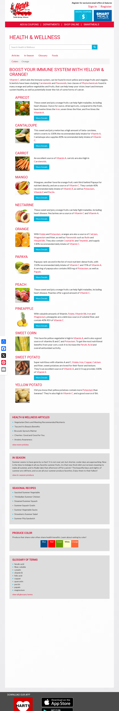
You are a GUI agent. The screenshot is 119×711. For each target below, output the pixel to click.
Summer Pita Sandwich (24, 518)
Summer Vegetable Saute (25, 509)
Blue (44, 542)
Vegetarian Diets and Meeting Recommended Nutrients (39, 422)
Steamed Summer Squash (25, 501)
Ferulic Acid (86, 344)
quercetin (18, 581)
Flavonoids (61, 83)
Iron (58, 109)
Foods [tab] (55, 55)
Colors (15, 61)
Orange (75, 542)
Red (51, 542)
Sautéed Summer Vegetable (27, 492)
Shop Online (71, 24)
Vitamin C (14, 79)
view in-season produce (23, 475)
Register (106, 6)
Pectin (51, 192)
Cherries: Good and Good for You (29, 435)
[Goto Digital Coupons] (83, 15)
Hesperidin (39, 240)
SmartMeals (91, 24)
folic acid (18, 575)
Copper (88, 362)
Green (59, 542)
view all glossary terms (22, 594)
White (67, 542)
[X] (4, 355)
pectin (17, 584)
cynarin (17, 570)
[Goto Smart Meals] (103, 15)
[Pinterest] (4, 362)
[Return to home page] (20, 9)
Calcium (93, 234)
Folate (42, 234)
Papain (37, 271)
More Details (41, 118)
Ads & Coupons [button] (29, 24)
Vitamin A (39, 112)
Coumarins (69, 240)
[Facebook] (4, 348)
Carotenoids (45, 83)
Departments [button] (51, 24)
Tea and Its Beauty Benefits (27, 426)
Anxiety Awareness (23, 439)
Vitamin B (80, 313)
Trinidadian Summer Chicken (27, 496)
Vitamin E (39, 192)
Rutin (87, 237)
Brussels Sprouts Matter (25, 431)
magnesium (19, 590)
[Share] (4, 341)
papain (17, 587)
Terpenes (83, 240)
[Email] (4, 369)
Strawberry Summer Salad (26, 514)
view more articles (20, 444)
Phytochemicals (90, 83)
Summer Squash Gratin (24, 505)
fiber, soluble (20, 567)
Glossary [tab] (42, 55)
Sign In (92, 6)
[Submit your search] (95, 47)
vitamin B (18, 572)
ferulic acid (19, 564)
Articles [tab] (15, 55)
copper (17, 578)
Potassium (89, 188)
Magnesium (40, 237)
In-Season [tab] (29, 55)
